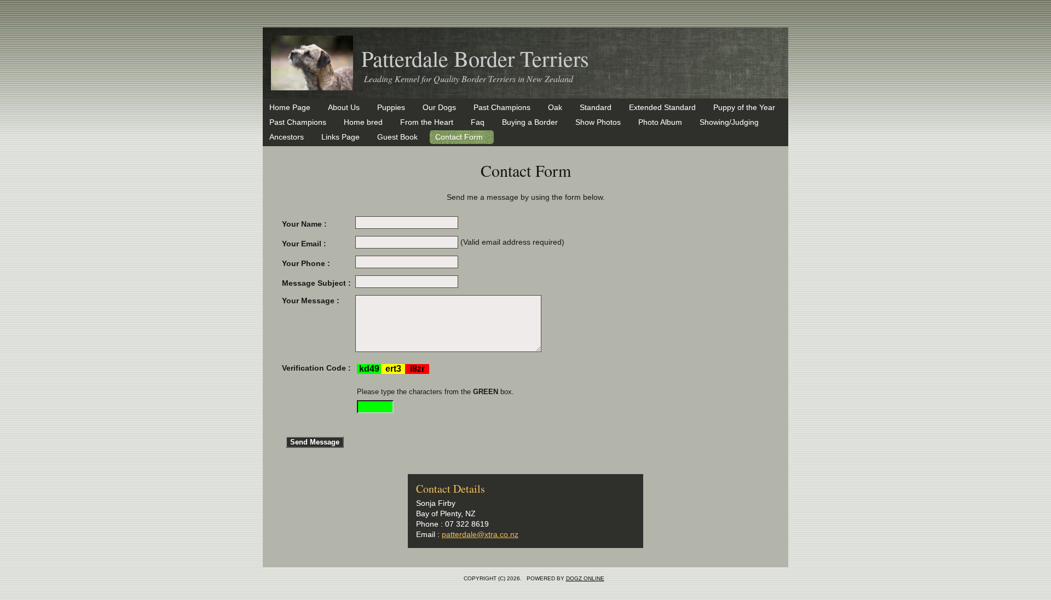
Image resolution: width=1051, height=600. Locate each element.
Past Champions (501, 107)
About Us (344, 107)
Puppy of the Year (744, 107)
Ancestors (286, 136)
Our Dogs (439, 107)
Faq (477, 122)
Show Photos (598, 122)
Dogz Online (585, 578)
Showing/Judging (729, 122)
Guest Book (397, 136)
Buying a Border (530, 122)
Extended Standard (662, 107)
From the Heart (426, 122)
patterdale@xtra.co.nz (480, 534)
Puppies (391, 107)
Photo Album (660, 122)
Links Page (340, 136)
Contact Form (459, 136)
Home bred (363, 122)
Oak (555, 107)
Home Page (289, 107)
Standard (595, 107)
